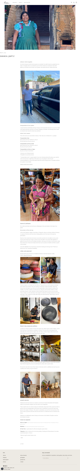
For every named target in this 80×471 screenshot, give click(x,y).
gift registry (22, 457)
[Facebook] (3, 466)
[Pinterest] (5, 466)
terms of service (23, 455)
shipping (4, 457)
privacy (4, 461)
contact (21, 461)
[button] (15, 2)
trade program (5, 459)
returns (4, 455)
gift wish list (22, 459)
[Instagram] (6, 466)
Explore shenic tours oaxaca (26, 164)
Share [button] (22, 443)
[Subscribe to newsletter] (68, 458)
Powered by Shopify (6, 469)
